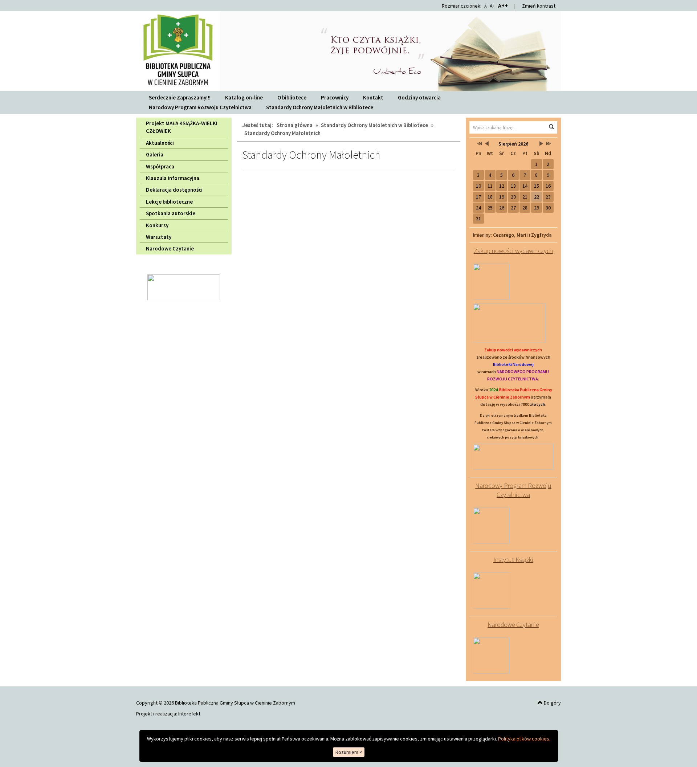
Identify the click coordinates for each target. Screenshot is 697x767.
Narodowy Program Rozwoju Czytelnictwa (200, 107)
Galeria (154, 154)
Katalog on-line (244, 97)
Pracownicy (334, 97)
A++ (503, 5)
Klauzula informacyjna (172, 178)
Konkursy (157, 225)
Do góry (552, 702)
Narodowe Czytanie (170, 248)
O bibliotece (291, 97)
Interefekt (189, 713)
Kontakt (373, 97)
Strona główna (295, 125)
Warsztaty (158, 236)
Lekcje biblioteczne (169, 201)
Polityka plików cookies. (524, 738)
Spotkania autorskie (170, 213)
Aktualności (160, 142)
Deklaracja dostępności (174, 189)
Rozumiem (348, 752)
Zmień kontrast (538, 6)
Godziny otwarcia (419, 97)
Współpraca (160, 166)
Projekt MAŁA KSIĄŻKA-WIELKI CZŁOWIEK (181, 127)
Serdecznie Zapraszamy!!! (180, 97)
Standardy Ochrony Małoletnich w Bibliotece (319, 107)
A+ (492, 6)
